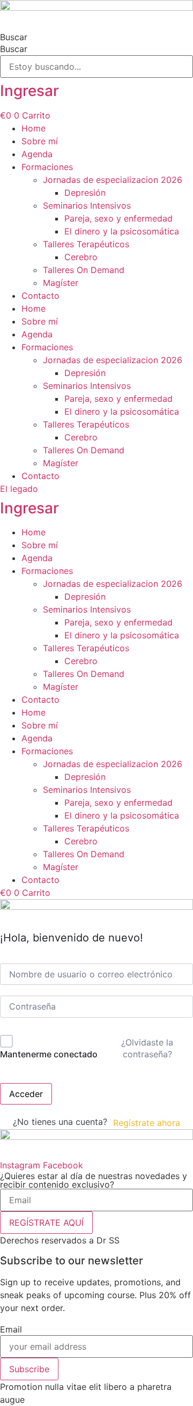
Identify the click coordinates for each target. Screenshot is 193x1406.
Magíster (60, 282)
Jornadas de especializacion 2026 (112, 179)
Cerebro (81, 257)
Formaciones (47, 166)
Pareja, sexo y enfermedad (118, 218)
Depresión (85, 192)
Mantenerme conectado (49, 1054)
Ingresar (29, 91)
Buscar (13, 37)
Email (11, 1329)
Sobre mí (39, 141)
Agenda (37, 154)
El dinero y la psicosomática (121, 231)
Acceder (26, 1093)
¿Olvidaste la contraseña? (147, 1048)
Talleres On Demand (83, 269)
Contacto (40, 295)
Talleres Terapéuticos (86, 244)
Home (33, 128)
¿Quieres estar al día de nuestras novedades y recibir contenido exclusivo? (93, 1180)
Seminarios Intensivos (87, 205)
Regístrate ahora (146, 1122)
